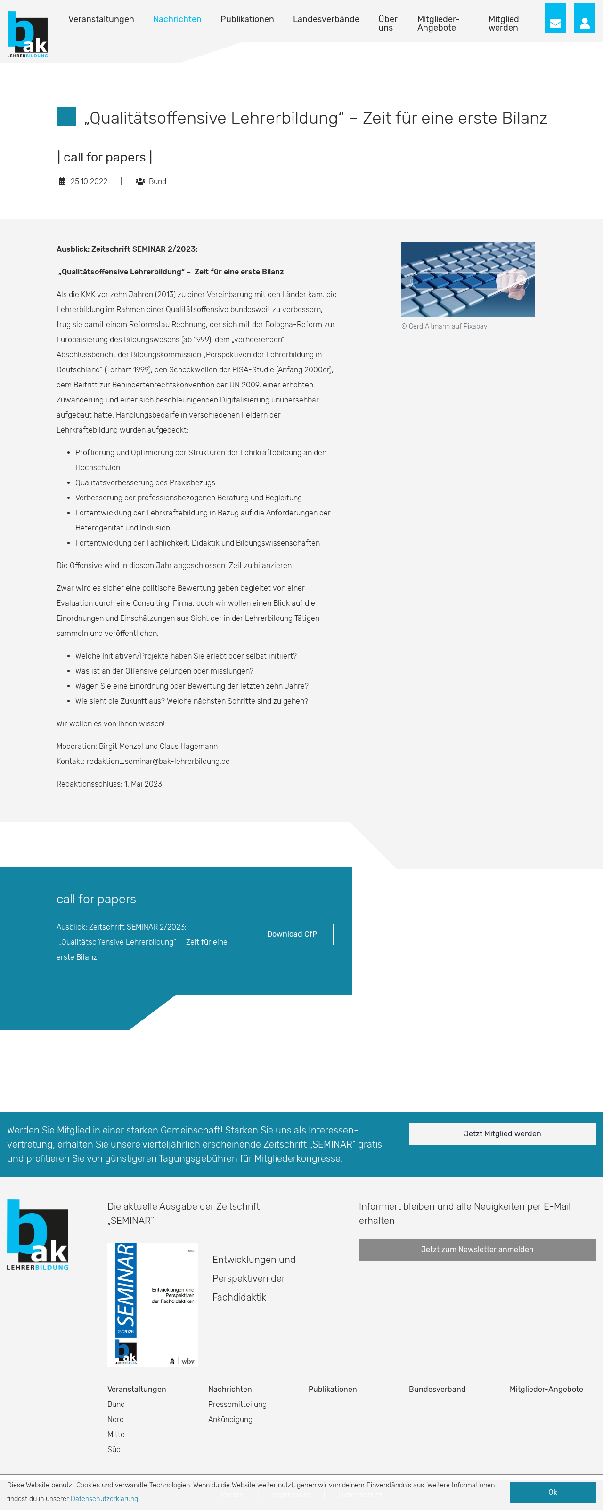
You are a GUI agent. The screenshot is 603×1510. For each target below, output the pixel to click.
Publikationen (247, 19)
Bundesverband (437, 1389)
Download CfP (292, 934)
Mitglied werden (504, 23)
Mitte (116, 1434)
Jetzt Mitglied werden (502, 1133)
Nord (115, 1419)
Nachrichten (177, 19)
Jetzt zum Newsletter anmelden (477, 1249)
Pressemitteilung (237, 1404)
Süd (114, 1449)
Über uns (388, 23)
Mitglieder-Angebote (438, 23)
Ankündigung (230, 1419)
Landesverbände (326, 19)
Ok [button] (552, 1492)
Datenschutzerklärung (104, 1499)
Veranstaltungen (101, 19)
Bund (116, 1404)
